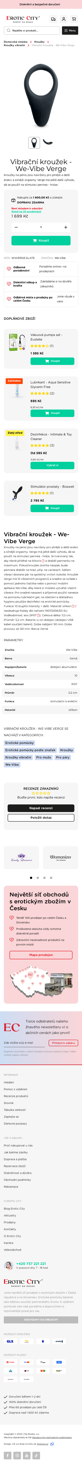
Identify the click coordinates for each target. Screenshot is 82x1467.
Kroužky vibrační (14, 45)
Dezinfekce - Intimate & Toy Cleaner (51, 437)
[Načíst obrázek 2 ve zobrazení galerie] (48, 143)
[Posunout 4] (51, 878)
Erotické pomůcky (19, 743)
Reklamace (11, 1187)
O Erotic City (12, 1236)
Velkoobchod (12, 1250)
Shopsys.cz (42, 1444)
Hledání (9, 1082)
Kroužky (39, 42)
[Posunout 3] (44, 878)
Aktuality (10, 1215)
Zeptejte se (11, 1117)
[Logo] (23, 19)
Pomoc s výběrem (15, 1089)
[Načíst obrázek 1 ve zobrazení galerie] (34, 143)
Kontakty (10, 1229)
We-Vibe (12, 764)
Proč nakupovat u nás (18, 1145)
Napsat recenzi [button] (41, 808)
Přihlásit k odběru (63, 1043)
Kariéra (8, 1243)
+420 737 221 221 (31, 1264)
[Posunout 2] (38, 878)
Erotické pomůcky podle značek (30, 750)
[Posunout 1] (31, 878)
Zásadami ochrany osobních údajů (51, 1052)
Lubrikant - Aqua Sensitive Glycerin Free (50, 385)
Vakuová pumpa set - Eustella (47, 337)
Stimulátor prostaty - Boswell (52, 486)
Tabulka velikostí (15, 1110)
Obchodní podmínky (17, 1180)
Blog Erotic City (14, 1209)
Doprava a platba (15, 1159)
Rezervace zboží (15, 1166)
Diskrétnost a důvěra (17, 1173)
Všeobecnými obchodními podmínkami (52, 1437)
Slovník (9, 1103)
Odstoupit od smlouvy (41, 1320)
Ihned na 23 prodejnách (26, 211)
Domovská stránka (15, 42)
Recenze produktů (16, 1096)
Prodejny (10, 1222)
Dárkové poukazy (15, 1123)
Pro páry (62, 757)
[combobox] (32, 30)
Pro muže (43, 757)
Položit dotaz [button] (41, 817)
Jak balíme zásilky (16, 1152)
